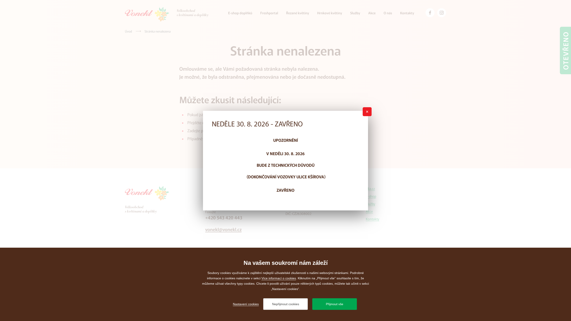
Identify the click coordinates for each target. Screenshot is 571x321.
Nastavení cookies (246, 304)
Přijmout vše (334, 304)
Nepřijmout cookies (285, 304)
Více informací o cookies (278, 278)
